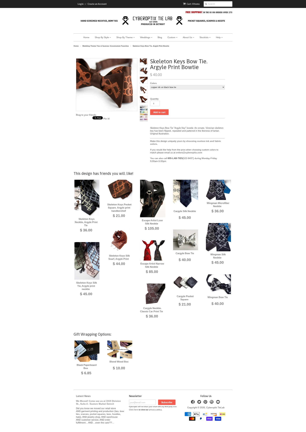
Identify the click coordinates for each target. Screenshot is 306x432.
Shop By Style (102, 37)
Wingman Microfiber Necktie (218, 205)
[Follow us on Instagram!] (212, 403)
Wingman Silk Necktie (218, 256)
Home (86, 37)
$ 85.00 (152, 272)
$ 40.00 (185, 260)
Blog (160, 37)
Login (81, 4)
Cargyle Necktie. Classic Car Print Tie (151, 310)
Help (218, 37)
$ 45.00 (86, 294)
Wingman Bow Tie (218, 297)
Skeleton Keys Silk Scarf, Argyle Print (119, 257)
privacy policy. (155, 410)
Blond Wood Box (118, 361)
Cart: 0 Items (193, 4)
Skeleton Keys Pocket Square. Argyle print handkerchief (119, 207)
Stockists (204, 37)
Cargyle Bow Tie (185, 253)
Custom (172, 37)
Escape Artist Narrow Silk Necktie (152, 265)
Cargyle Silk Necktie (185, 211)
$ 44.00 (119, 264)
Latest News (83, 396)
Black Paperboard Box (87, 366)
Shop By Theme (124, 37)
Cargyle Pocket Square (185, 298)
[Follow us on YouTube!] (218, 403)
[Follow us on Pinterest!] (206, 403)
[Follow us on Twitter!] (199, 403)
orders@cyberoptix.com (189, 152)
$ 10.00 (119, 368)
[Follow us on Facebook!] (193, 403)
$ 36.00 (86, 230)
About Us (188, 37)
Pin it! (106, 118)
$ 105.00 (152, 228)
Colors (153, 83)
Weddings (145, 37)
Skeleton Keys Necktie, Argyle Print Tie (86, 222)
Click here (133, 410)
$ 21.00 (119, 216)
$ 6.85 (86, 373)
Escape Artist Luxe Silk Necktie (152, 222)
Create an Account (97, 4)
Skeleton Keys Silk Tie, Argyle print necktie (86, 285)
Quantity (154, 99)
